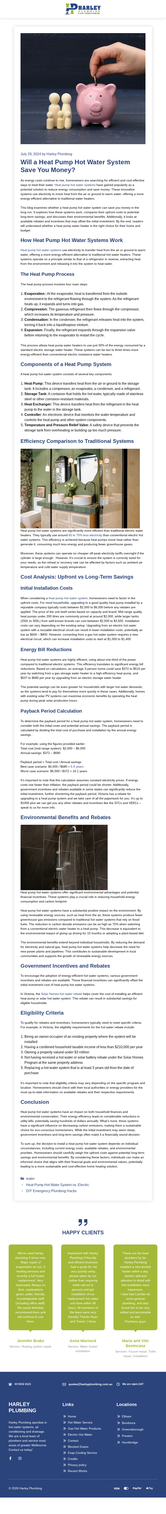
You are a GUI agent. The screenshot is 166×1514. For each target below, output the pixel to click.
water (30, 1178)
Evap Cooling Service (82, 1452)
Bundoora (128, 1423)
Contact (73, 1440)
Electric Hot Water (80, 1434)
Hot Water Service (80, 1422)
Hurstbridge (130, 1442)
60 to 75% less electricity (85, 535)
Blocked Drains (78, 1446)
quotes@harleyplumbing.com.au (90, 1384)
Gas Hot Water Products (84, 1428)
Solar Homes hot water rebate (61, 994)
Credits (73, 1459)
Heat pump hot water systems (75, 185)
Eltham (126, 1416)
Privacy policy (77, 1465)
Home (72, 1416)
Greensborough (133, 1429)
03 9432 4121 (23, 1384)
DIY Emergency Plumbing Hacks (51, 1191)
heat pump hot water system (68, 598)
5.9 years (76, 766)
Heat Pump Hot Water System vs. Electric (58, 1185)
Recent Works (77, 1471)
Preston (127, 1436)
